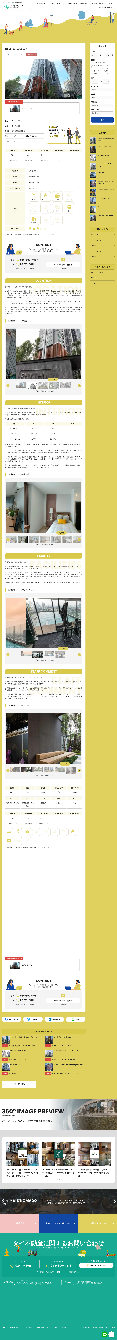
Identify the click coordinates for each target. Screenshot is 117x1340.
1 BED (8, 54)
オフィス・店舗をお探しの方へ (58, 1223)
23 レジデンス (10, 1073)
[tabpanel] (22, 1158)
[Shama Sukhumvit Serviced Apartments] (93, 183)
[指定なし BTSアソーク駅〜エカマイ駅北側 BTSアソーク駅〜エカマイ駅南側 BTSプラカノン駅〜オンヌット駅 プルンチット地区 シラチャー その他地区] (102, 97)
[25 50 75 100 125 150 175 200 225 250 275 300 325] (94, 81)
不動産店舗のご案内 (42, 1327)
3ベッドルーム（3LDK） (101, 71)
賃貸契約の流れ (72, 3)
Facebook (13, 1019)
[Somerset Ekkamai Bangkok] (93, 192)
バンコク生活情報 (27, 1327)
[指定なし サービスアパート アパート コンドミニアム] (102, 105)
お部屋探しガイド (42, 3)
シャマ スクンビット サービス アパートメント (63, 1073)
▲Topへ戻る (111, 1334)
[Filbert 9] (93, 209)
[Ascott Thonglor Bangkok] (93, 149)
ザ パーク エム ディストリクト (15, 1059)
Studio (22, 54)
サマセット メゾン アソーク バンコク (60, 1059)
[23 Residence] (93, 175)
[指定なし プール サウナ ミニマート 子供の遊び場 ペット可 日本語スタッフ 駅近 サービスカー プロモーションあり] (102, 113)
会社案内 (109, 3)
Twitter (35, 1019)
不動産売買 (19, 1223)
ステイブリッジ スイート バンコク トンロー (19, 1046)
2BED (15, 54)
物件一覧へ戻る (19, 1084)
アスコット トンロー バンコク (58, 1046)
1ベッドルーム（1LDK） (101, 65)
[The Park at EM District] (93, 157)
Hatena (56, 1019)
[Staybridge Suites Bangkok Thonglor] (93, 140)
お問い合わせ (105, 7)
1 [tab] (57, 1180)
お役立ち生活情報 (97, 3)
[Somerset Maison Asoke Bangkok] (93, 166)
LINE (78, 1019)
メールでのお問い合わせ (62, 265)
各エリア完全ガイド (58, 3)
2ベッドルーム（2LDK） (101, 68)
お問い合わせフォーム (98, 1265)
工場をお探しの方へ (97, 1223)
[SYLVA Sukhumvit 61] (93, 200)
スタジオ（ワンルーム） (101, 62)
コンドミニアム (31, 54)
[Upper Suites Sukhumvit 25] (93, 218)
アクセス (54, 1327)
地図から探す (84, 3)
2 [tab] (60, 1180)
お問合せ (64, 1327)
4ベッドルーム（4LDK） (101, 73)
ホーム (3, 1327)
